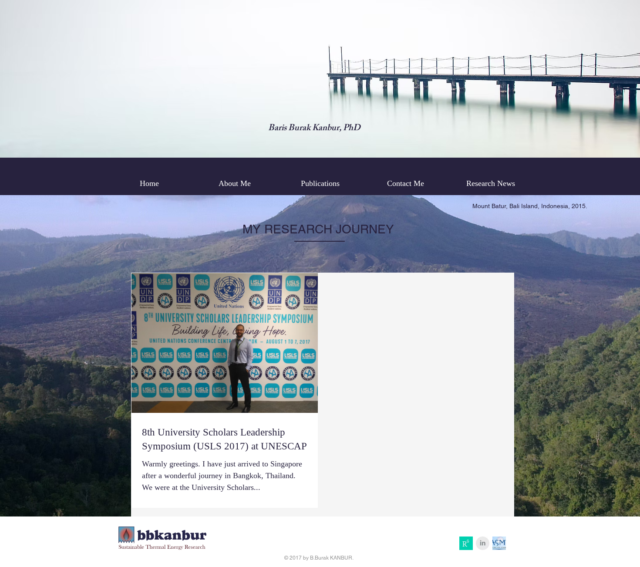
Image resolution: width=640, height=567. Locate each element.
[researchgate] (466, 543)
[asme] (499, 543)
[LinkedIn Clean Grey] (482, 543)
